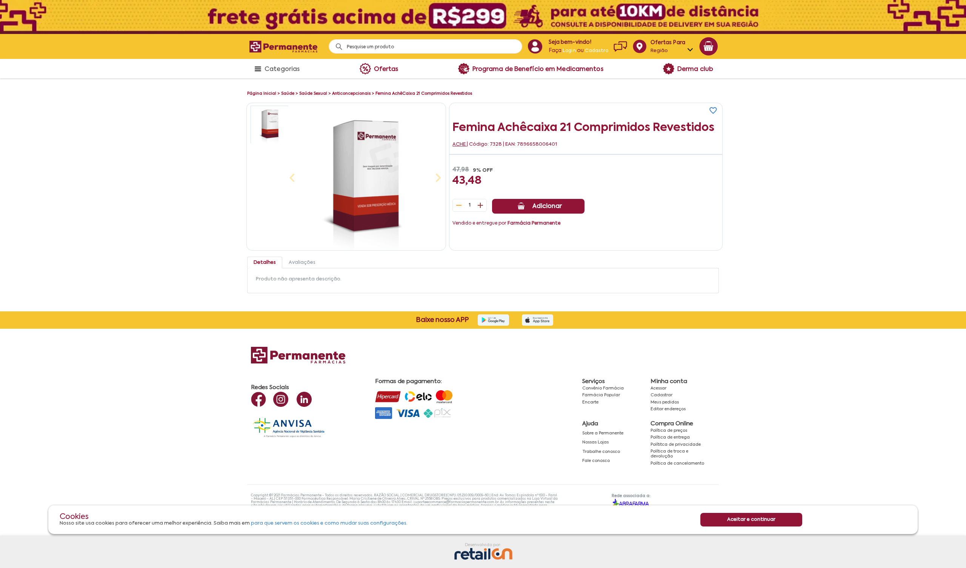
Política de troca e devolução (669, 454)
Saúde (287, 93)
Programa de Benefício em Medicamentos (537, 69)
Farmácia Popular (601, 395)
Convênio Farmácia (603, 388)
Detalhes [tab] (265, 262)
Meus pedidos (665, 402)
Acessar (658, 388)
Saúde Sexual (313, 93)
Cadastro (596, 51)
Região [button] (659, 50)
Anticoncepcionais (351, 93)
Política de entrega (670, 437)
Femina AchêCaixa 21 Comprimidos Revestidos (423, 93)
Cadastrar (661, 395)
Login (569, 51)
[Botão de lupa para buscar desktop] (336, 44)
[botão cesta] (708, 46)
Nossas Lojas (595, 442)
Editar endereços (668, 409)
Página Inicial (261, 93)
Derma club (695, 69)
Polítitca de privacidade (676, 444)
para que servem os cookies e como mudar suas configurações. (329, 523)
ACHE (459, 144)
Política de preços (669, 430)
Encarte (590, 402)
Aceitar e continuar (751, 519)
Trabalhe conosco (601, 451)
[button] (269, 124)
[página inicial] (283, 46)
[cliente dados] (535, 46)
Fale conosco (596, 461)
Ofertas (386, 69)
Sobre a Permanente (602, 433)
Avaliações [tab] (302, 262)
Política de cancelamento (677, 463)
